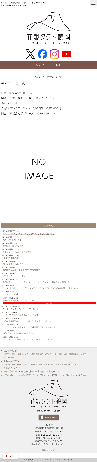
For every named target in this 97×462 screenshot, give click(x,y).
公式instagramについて (75, 375)
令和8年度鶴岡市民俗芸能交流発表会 (18, 333)
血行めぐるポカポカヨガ (13, 264)
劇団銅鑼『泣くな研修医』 (14, 245)
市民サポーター (10, 371)
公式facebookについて (49, 375)
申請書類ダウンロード (12, 368)
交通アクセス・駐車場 (54, 354)
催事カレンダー (24, 354)
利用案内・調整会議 (38, 364)
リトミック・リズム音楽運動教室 (17, 252)
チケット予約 (9, 357)
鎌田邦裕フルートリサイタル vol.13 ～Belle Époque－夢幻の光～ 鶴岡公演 (36, 282)
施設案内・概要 (9, 354)
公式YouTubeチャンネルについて (18, 375)
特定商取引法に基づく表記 (33, 371)
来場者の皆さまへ (11, 350)
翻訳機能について (48, 450)
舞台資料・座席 (38, 354)
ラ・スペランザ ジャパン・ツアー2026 (20, 309)
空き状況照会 (23, 364)
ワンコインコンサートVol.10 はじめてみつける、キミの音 (28, 339)
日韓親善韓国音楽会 (11, 258)
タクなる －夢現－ (11, 294)
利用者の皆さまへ (11, 361)
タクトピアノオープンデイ (14, 276)
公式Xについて (55, 371)
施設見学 (84, 354)
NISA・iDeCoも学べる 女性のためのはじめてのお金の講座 (29, 233)
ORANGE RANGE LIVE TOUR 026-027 (20, 315)
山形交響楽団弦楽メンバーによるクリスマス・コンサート (27, 321)
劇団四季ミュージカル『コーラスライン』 (21, 300)
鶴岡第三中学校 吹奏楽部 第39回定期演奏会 (22, 270)
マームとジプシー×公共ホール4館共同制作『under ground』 (29, 327)
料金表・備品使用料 (69, 364)
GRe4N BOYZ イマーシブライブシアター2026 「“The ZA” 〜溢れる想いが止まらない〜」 (42, 288)
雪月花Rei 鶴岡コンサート (14, 239)
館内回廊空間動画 (71, 354)
